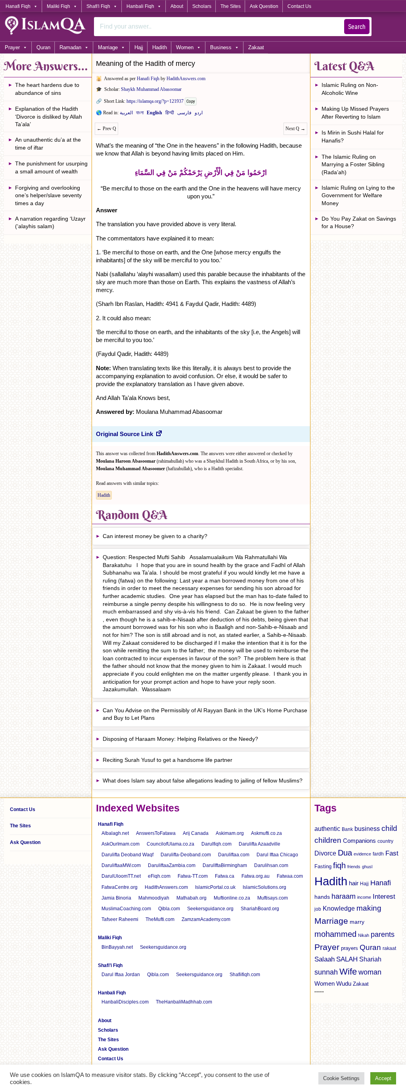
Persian (184, 114)
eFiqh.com (159, 876)
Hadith (159, 47)
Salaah (324, 959)
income (364, 897)
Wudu (343, 983)
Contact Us (299, 6)
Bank (347, 829)
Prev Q (106, 128)
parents (383, 934)
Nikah (363, 935)
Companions (359, 840)
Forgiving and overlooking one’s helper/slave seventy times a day (48, 195)
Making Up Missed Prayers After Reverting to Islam (355, 113)
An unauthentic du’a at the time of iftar (48, 143)
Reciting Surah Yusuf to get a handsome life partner (167, 760)
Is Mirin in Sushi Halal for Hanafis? (353, 136)
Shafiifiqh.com (245, 974)
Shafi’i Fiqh (110, 965)
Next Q (295, 128)
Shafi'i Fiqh (98, 6)
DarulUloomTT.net (121, 876)
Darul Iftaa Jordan (121, 974)
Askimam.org (230, 833)
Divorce (325, 853)
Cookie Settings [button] (341, 1078)
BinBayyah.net (117, 947)
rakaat (389, 948)
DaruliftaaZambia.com (171, 865)
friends (353, 866)
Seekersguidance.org (210, 908)
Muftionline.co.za (232, 898)
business (367, 828)
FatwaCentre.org (120, 887)
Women (184, 47)
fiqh (339, 865)
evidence (362, 854)
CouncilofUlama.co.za (170, 844)
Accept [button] (383, 1078)
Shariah (370, 959)
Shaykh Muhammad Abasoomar (151, 89)
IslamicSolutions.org (264, 887)
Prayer (12, 47)
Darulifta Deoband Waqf (127, 854)
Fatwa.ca (224, 876)
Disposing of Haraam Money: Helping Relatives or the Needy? (180, 739)
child (389, 828)
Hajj (138, 47)
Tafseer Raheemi (120, 919)
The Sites (230, 6)
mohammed (335, 934)
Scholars (201, 6)
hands (322, 897)
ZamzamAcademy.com (206, 919)
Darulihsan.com (271, 865)
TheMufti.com (160, 919)
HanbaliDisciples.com (125, 1002)
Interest (384, 896)
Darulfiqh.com (216, 844)
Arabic (126, 114)
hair (353, 883)
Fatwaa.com (290, 876)
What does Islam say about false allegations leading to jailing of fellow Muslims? (203, 780)
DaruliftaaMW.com (121, 865)
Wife (348, 972)
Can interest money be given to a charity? (155, 536)
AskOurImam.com (121, 844)
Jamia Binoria (116, 898)
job (317, 909)
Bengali (140, 114)
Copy (190, 101)
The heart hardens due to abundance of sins (47, 89)
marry (357, 922)
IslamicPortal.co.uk (215, 887)
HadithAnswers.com (186, 78)
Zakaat (256, 47)
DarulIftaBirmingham (225, 865)
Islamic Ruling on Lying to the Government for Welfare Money (358, 195)
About (176, 6)
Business (221, 47)
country (385, 841)
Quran (43, 47)
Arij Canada (196, 833)
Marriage (108, 47)
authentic (327, 828)
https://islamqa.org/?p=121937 (155, 101)
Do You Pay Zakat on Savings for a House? (359, 222)
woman (369, 972)
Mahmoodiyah (153, 898)
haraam (343, 896)
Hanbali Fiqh (140, 6)
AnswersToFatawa (156, 833)
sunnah (326, 972)
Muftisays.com (272, 898)
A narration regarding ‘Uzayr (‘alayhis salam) (50, 222)
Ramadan (70, 47)
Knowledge (339, 908)
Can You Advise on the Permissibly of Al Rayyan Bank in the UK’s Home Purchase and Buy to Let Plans (205, 714)
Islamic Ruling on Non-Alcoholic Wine (350, 89)
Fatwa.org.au (255, 876)
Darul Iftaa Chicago (277, 854)
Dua (345, 852)
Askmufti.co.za (266, 833)
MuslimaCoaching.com (126, 908)
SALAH (347, 959)
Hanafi (380, 883)
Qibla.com (169, 908)
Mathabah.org (191, 898)
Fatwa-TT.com (193, 876)
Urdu (199, 114)
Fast (391, 853)
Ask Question (264, 6)
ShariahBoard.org (260, 908)
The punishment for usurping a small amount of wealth (51, 167)
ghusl (367, 866)
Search (357, 27)
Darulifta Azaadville (259, 844)
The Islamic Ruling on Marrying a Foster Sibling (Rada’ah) (353, 164)
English (154, 114)
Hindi (169, 114)
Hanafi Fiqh (18, 6)
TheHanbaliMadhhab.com (184, 1002)
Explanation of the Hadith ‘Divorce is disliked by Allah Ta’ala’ (48, 116)
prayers (349, 948)
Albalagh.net (115, 833)
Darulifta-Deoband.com (186, 854)
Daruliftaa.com (233, 854)
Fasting (322, 866)
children (327, 840)
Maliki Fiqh (58, 6)
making (368, 908)
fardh (378, 854)
